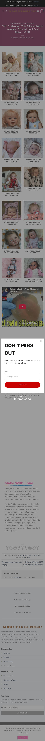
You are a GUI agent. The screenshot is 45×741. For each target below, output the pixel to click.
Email (7, 371)
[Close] (41, 341)
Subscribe (22, 385)
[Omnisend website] (22, 397)
